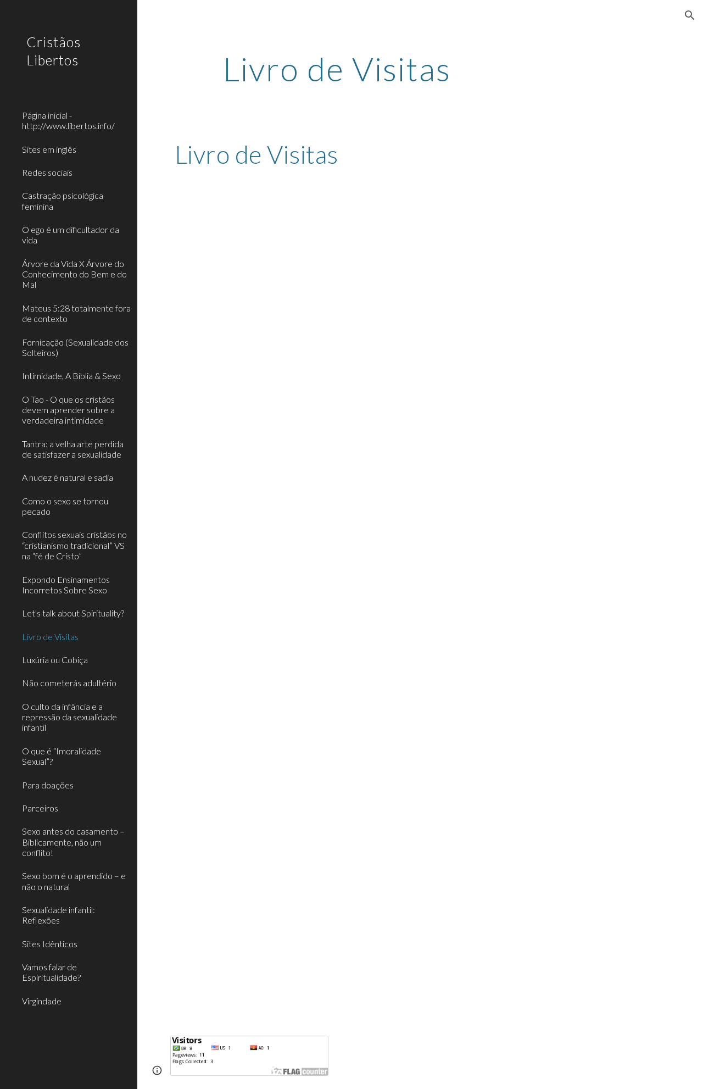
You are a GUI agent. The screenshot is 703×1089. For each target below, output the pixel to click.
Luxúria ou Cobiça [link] (55, 659)
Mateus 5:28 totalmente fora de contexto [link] (76, 313)
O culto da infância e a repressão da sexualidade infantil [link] (69, 717)
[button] (690, 15)
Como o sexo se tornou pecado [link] (65, 506)
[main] (337, 68)
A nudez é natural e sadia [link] (67, 477)
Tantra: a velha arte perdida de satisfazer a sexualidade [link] (73, 448)
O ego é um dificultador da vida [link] (70, 234)
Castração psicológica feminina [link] (62, 200)
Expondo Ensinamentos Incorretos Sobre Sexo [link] (66, 584)
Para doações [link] (48, 785)
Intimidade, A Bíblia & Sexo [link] (71, 375)
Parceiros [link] (40, 808)
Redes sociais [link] (47, 172)
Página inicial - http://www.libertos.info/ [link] (68, 120)
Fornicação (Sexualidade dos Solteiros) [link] (75, 347)
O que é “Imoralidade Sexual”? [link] (61, 756)
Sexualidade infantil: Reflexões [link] (58, 914)
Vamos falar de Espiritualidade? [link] (51, 972)
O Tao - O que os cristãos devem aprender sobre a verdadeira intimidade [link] (68, 410)
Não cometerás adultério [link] (69, 682)
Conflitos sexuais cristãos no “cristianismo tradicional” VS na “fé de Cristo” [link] (74, 545)
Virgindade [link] (42, 1001)
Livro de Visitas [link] (50, 636)
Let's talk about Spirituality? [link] (73, 613)
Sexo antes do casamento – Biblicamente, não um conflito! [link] (73, 842)
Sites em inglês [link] (49, 149)
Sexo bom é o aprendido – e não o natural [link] (74, 880)
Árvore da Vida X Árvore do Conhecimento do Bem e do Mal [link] (74, 274)
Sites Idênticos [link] (49, 943)
